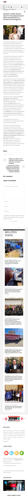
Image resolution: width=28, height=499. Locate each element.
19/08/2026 (7, 410)
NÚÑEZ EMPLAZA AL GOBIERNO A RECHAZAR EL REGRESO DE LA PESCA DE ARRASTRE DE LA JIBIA (13, 351)
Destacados (8, 287)
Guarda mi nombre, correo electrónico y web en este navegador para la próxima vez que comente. (13, 217)
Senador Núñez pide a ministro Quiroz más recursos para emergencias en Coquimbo (13, 262)
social (11, 259)
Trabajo (15, 259)
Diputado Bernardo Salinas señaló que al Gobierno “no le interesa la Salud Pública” (13, 408)
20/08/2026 (7, 354)
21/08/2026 (7, 264)
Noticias (7, 259)
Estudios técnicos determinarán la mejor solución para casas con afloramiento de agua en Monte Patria (13, 291)
